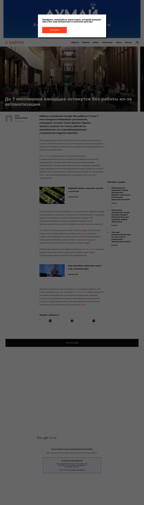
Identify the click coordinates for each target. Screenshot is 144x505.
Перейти (54, 30)
